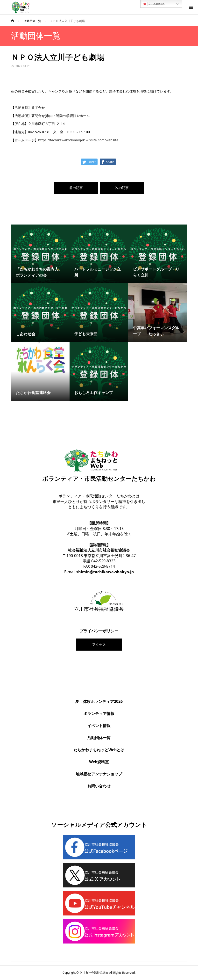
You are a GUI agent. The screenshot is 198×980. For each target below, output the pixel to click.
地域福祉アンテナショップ (99, 774)
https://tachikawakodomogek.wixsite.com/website (78, 140)
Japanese (156, 3)
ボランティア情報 (99, 713)
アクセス (99, 644)
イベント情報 (99, 725)
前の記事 (76, 187)
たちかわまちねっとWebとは (99, 749)
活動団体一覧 (99, 737)
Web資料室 (99, 761)
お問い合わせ (99, 786)
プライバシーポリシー (99, 630)
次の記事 (122, 187)
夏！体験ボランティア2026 (99, 701)
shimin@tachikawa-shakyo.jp (105, 571)
